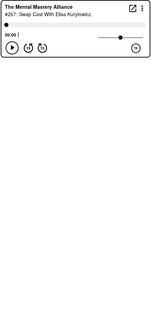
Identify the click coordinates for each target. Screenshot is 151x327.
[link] (132, 8)
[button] (142, 8)
